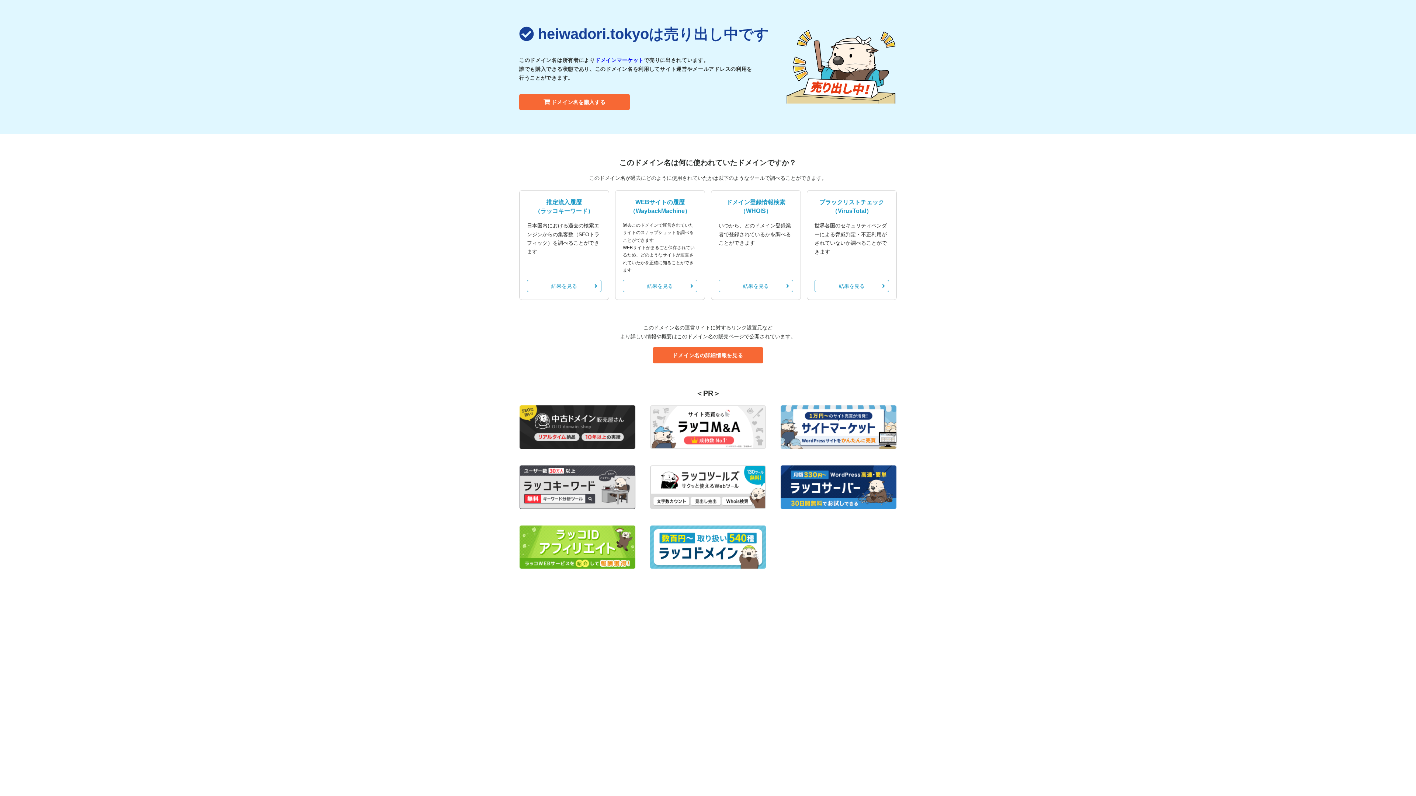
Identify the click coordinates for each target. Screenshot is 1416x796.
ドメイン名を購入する (579, 102)
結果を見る (564, 286)
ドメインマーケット (619, 60)
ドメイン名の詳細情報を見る (708, 355)
